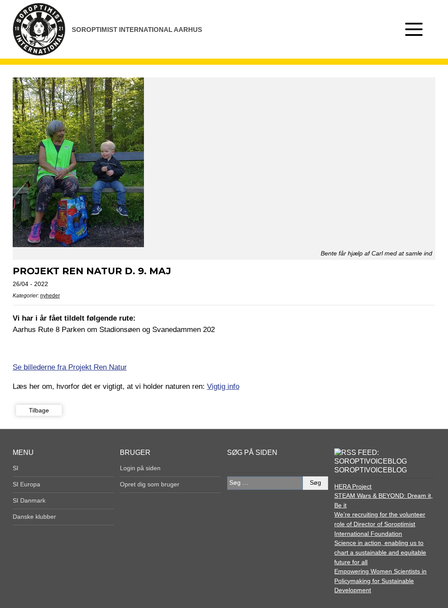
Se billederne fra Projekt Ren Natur (70, 367)
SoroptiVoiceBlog (370, 470)
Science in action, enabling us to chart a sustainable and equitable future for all (380, 552)
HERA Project (352, 486)
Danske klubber (34, 516)
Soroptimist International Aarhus (137, 29)
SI (15, 468)
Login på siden (140, 468)
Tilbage (39, 410)
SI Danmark (29, 500)
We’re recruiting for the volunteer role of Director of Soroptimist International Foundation (379, 524)
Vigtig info (223, 386)
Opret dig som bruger (149, 484)
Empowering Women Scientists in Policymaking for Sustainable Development (380, 581)
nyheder (50, 295)
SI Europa (26, 484)
